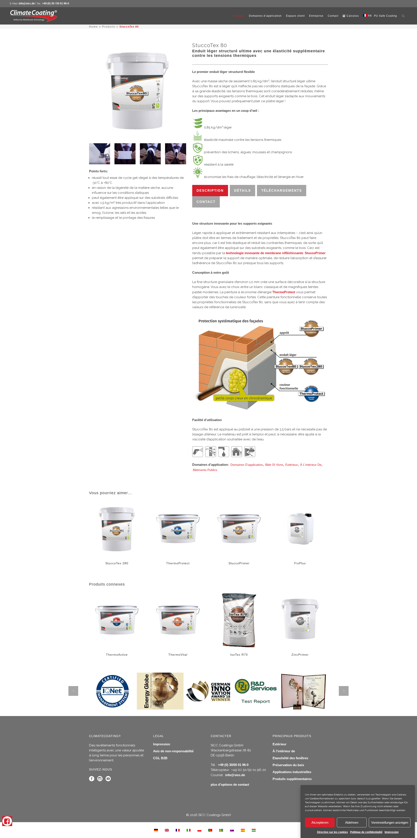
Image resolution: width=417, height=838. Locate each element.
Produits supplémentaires (292, 779)
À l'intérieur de (310, 464)
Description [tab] (210, 190)
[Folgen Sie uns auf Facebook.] (91, 780)
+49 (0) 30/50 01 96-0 (233, 765)
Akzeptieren (319, 822)
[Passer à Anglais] (166, 830)
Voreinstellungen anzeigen (389, 822)
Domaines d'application (246, 464)
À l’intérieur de (284, 751)
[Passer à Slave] (232, 830)
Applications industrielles (292, 772)
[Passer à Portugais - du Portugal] (210, 830)
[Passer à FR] (177, 830)
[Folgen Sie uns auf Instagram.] (100, 780)
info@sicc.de (27, 3)
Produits (108, 26)
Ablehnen (351, 822)
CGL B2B (160, 758)
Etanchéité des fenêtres (290, 758)
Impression (392, 832)
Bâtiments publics (205, 470)
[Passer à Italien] (188, 830)
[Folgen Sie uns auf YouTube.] (108, 780)
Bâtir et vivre (274, 464)
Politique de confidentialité (366, 832)
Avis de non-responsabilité (173, 751)
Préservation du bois (288, 765)
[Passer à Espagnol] (242, 830)
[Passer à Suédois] (221, 830)
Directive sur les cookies (332, 832)
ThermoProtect (283, 292)
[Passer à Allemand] (156, 830)
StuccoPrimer (315, 253)
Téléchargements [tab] (281, 190)
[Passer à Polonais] (199, 830)
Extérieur (291, 464)
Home (93, 26)
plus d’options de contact (230, 784)
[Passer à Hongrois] (253, 830)
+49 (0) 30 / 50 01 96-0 (55, 3)
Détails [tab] (242, 190)
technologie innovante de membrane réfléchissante (264, 253)
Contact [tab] (206, 202)
